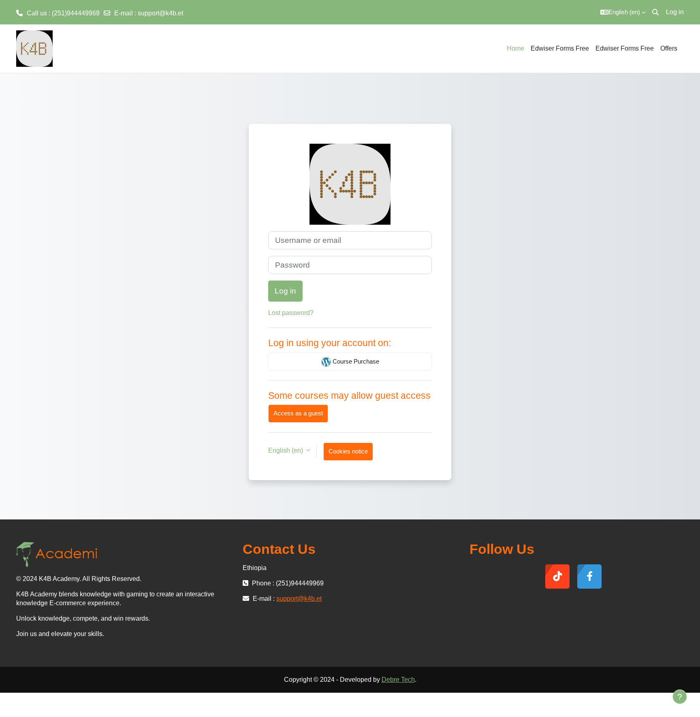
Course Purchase (355, 361)
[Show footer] (679, 696)
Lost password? (291, 312)
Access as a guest (298, 413)
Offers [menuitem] (668, 48)
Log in (675, 12)
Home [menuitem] (515, 48)
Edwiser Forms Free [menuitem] (560, 48)
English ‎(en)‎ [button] (286, 450)
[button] (622, 12)
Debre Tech (398, 679)
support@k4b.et (160, 13)
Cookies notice (348, 451)
